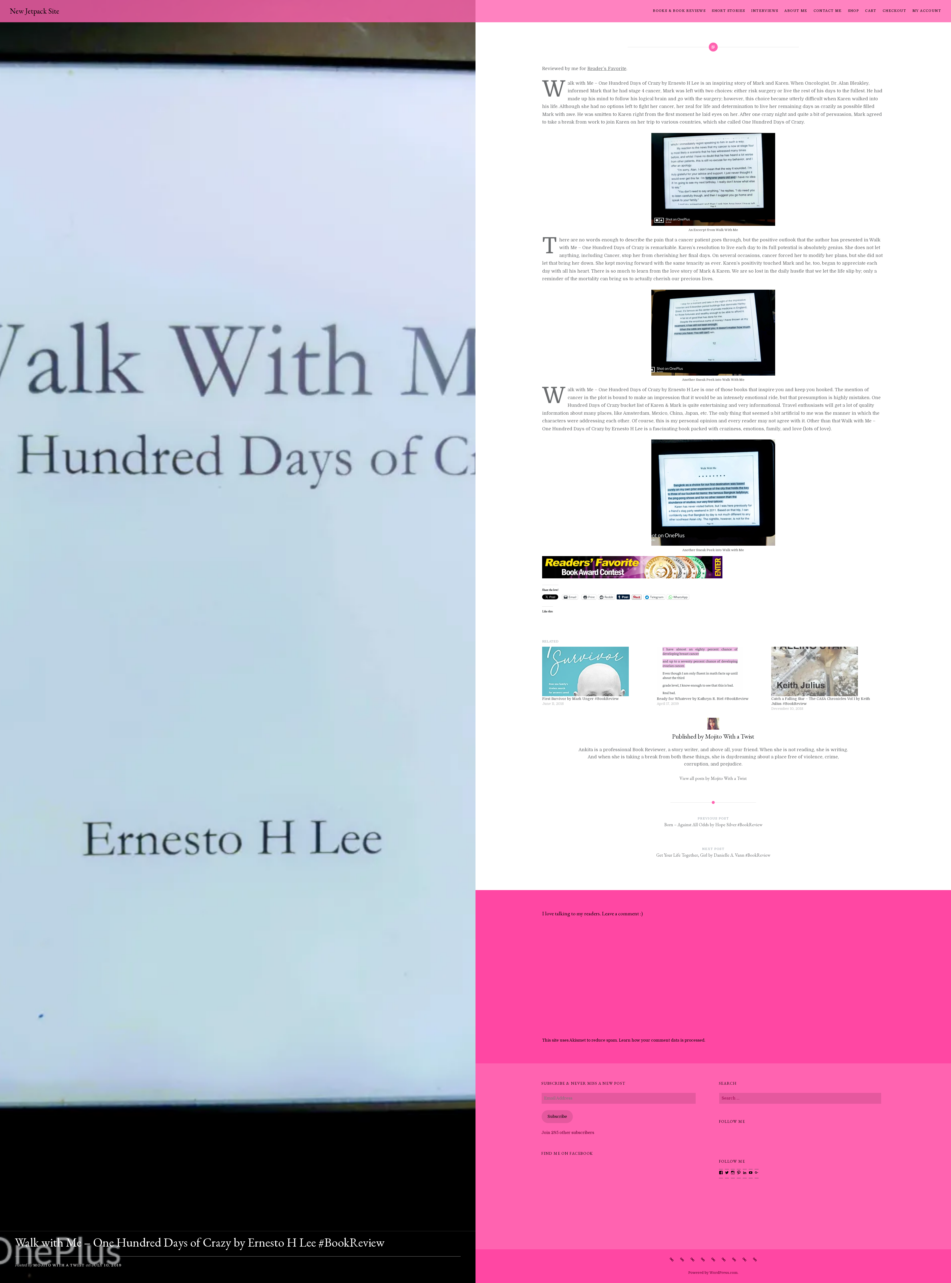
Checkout (894, 11)
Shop (853, 11)
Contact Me (828, 11)
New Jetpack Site (34, 11)
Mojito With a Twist (59, 1265)
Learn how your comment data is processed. (662, 1040)
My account (926, 11)
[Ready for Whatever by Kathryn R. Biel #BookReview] (711, 671)
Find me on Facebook (567, 1153)
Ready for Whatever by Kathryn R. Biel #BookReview (702, 699)
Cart (870, 11)
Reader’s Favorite (606, 68)
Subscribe (557, 1116)
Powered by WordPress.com (713, 1273)
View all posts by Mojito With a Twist (713, 778)
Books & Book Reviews (679, 11)
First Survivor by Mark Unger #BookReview (580, 699)
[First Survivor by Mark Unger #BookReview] (597, 671)
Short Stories (728, 11)
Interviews (764, 11)
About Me (795, 11)
